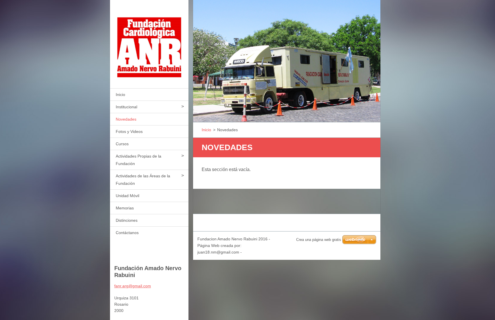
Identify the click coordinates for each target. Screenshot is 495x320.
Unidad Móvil (127, 195)
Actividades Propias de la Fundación (138, 160)
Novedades (126, 119)
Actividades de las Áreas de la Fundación (143, 180)
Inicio (120, 94)
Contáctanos (127, 232)
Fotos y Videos (129, 131)
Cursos (122, 144)
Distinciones (127, 220)
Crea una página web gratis (318, 239)
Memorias (125, 208)
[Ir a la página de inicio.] (149, 40)
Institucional (126, 107)
